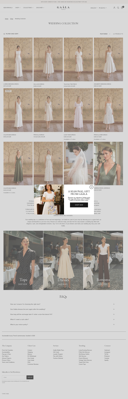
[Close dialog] (91, 187)
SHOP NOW (79, 205)
